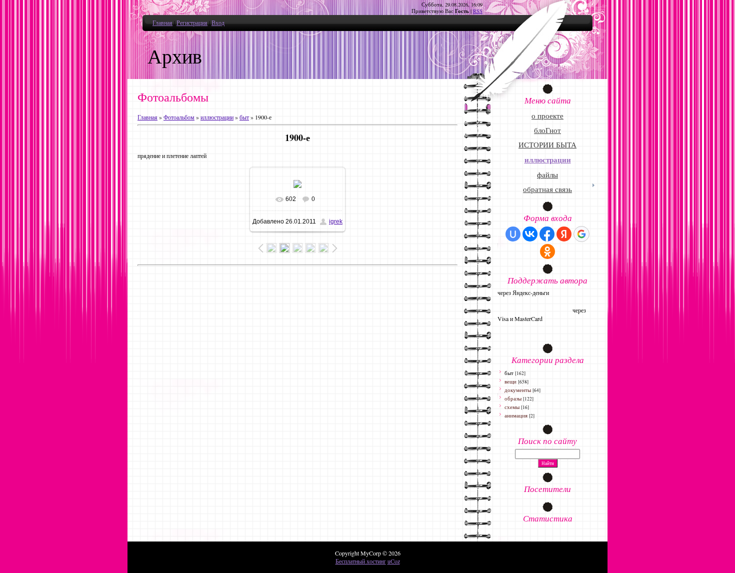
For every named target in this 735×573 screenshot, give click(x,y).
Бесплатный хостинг (361, 561)
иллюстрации (217, 117)
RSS (477, 11)
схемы (512, 406)
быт (244, 117)
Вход (218, 22)
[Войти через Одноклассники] (547, 251)
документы (517, 390)
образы (513, 398)
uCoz (394, 561)
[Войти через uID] (513, 234)
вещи (510, 381)
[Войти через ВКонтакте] (530, 234)
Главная (162, 22)
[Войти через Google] (582, 234)
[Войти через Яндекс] (564, 234)
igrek (335, 221)
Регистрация (192, 22)
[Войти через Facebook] (547, 234)
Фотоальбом (179, 117)
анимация (516, 415)
